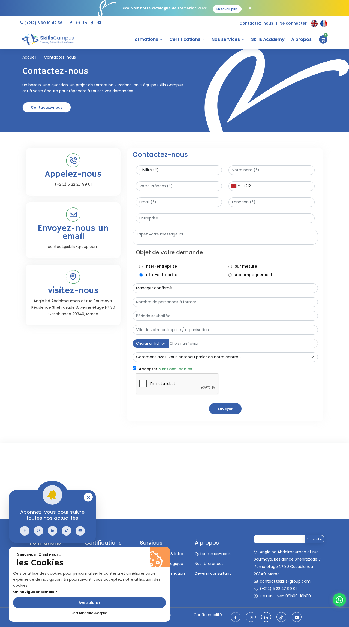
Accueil (29, 57)
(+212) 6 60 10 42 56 (42, 23)
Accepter (165, 369)
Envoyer (225, 408)
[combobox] (235, 186)
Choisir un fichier (150, 343)
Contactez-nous (256, 23)
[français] (323, 23)
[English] (314, 23)
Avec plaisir (89, 602)
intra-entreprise (161, 274)
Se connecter (293, 23)
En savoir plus (227, 9)
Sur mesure (246, 266)
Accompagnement (253, 274)
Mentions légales (175, 369)
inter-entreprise (161, 266)
